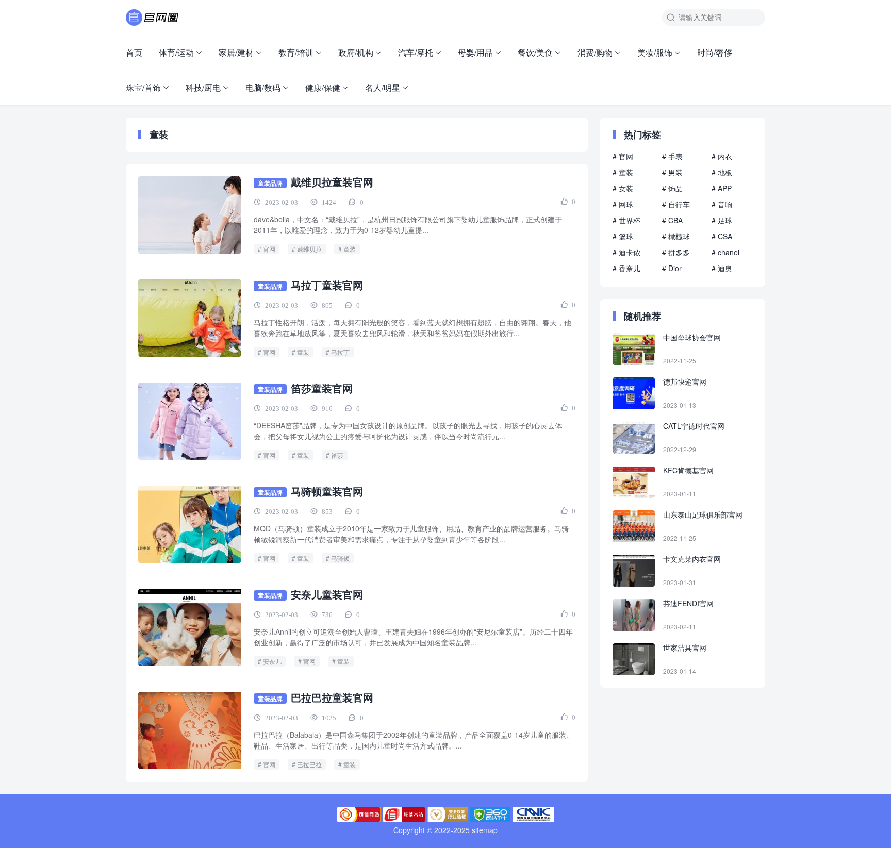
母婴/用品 (475, 52)
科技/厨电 (203, 87)
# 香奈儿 (626, 268)
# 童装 (623, 172)
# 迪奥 (722, 268)
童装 (349, 248)
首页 (134, 52)
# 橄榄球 (676, 236)
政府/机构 (355, 52)
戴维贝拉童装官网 (332, 181)
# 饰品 (672, 188)
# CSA (722, 236)
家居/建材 (236, 52)
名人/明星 (382, 87)
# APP (722, 188)
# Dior (672, 268)
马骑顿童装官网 (327, 491)
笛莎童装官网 (322, 387)
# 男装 (672, 172)
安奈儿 (272, 661)
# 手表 (672, 156)
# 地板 (722, 172)
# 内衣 (722, 156)
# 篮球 (623, 236)
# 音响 (722, 204)
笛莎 (337, 455)
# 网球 (623, 204)
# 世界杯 (626, 220)
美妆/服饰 (654, 52)
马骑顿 (340, 558)
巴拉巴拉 (309, 764)
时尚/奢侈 (714, 52)
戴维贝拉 (309, 248)
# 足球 (722, 220)
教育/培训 (296, 52)
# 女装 (623, 188)
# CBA (672, 220)
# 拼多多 (676, 252)
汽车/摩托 (415, 52)
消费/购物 (595, 52)
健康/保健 (322, 87)
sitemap (485, 830)
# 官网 (623, 156)
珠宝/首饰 (143, 87)
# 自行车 (676, 204)
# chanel (725, 252)
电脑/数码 (262, 87)
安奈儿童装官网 (327, 594)
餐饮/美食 (535, 52)
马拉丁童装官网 (327, 284)
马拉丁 (340, 351)
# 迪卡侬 (626, 252)
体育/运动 (176, 52)
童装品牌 (270, 183)
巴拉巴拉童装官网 (332, 697)
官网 (269, 248)
